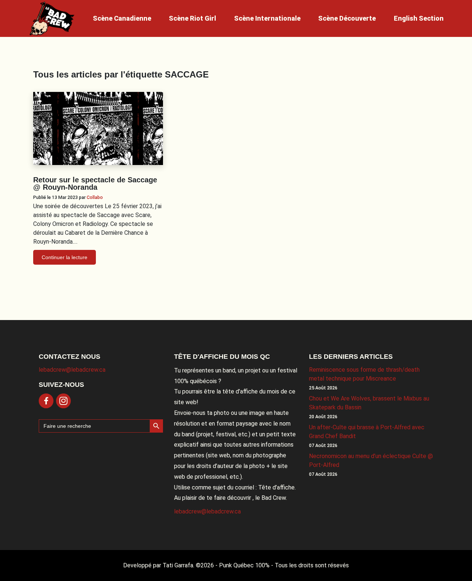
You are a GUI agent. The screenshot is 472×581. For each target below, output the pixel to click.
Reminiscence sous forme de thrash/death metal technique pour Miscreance (364, 374)
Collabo (95, 197)
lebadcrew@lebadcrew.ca (72, 369)
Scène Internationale (267, 18)
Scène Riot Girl (192, 18)
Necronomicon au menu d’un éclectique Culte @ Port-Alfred (371, 460)
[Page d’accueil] (52, 18)
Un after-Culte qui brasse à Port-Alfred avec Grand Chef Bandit (366, 432)
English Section (419, 18)
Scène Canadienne (122, 18)
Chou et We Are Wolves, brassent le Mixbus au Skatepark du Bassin (369, 403)
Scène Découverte (347, 18)
